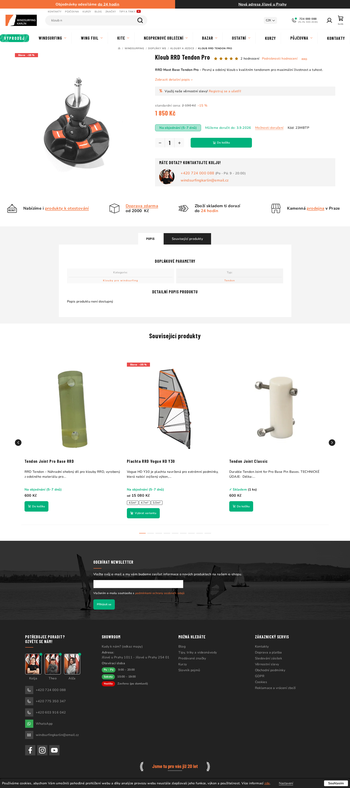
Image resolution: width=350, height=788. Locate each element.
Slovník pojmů (189, 670)
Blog (98, 11)
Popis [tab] (150, 238)
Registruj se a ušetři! (225, 91)
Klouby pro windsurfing (120, 280)
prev (18, 442)
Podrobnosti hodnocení (279, 58)
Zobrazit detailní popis (172, 79)
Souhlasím (336, 783)
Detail (143, 513)
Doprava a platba (268, 652)
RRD (304, 59)
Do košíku (223, 143)
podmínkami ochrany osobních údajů (160, 593)
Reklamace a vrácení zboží (275, 688)
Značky (110, 11)
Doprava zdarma (142, 206)
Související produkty (187, 239)
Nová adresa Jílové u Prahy (262, 4)
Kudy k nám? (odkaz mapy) (122, 646)
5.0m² (157, 503)
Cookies (261, 682)
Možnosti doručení (269, 128)
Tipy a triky (127, 11)
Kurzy (87, 11)
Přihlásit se (104, 604)
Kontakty (54, 11)
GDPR (260, 676)
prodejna (315, 208)
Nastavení (286, 783)
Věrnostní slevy (267, 664)
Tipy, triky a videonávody (197, 652)
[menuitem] (14, 38)
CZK (268, 20)
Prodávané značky (192, 658)
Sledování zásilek (268, 658)
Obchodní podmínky (270, 670)
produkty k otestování (67, 208)
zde (267, 783)
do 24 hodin (108, 4)
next (332, 442)
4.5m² (132, 503)
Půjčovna (72, 11)
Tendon (229, 280)
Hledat (140, 20)
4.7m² (145, 503)
